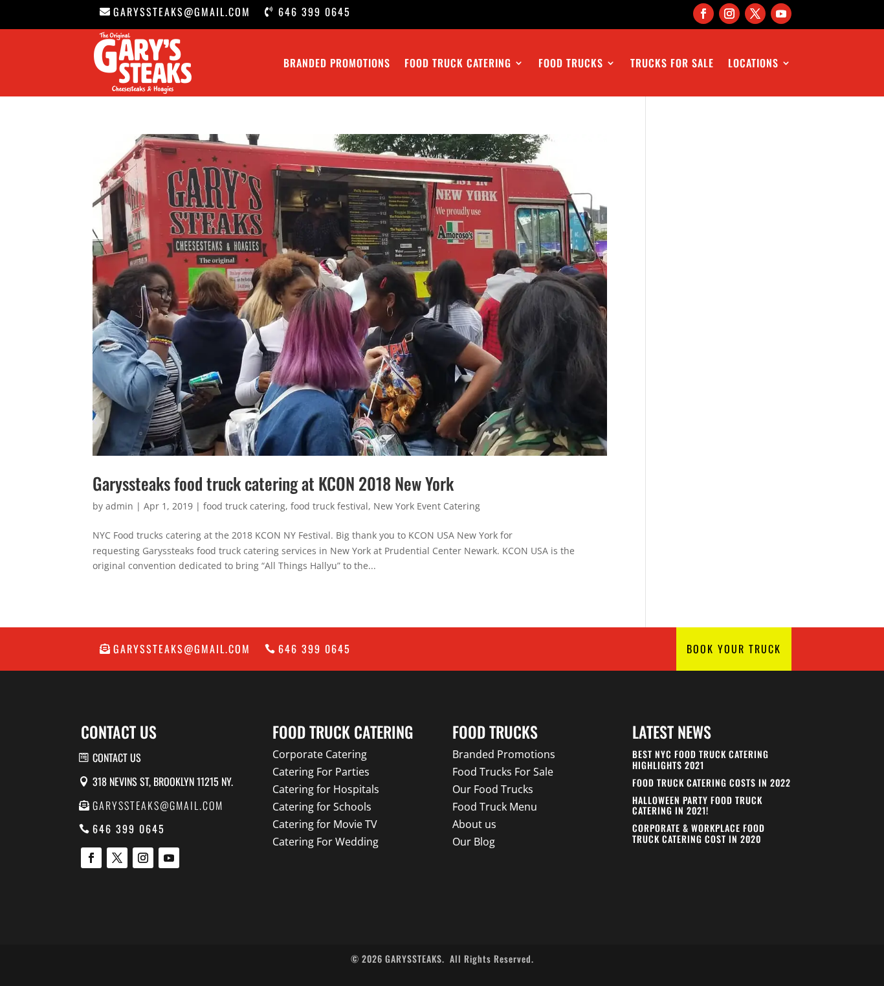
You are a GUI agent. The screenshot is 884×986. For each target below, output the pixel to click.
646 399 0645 (314, 11)
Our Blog (473, 842)
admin (119, 506)
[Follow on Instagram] (729, 13)
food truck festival (329, 506)
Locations (753, 63)
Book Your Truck (734, 648)
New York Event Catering (426, 506)
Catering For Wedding (325, 842)
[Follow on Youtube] (781, 13)
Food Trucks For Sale (502, 772)
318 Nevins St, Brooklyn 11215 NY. (163, 781)
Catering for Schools (321, 807)
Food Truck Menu (494, 807)
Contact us (117, 757)
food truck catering (244, 506)
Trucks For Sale (672, 63)
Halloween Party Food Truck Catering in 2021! (697, 805)
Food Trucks (570, 63)
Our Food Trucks (492, 789)
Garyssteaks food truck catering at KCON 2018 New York (273, 483)
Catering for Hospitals (325, 789)
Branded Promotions (336, 63)
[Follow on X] (755, 13)
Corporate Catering (319, 754)
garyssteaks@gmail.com (181, 11)
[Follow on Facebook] (703, 13)
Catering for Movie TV (324, 824)
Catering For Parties (321, 772)
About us (474, 824)
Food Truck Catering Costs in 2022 (711, 782)
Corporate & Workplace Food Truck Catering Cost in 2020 (698, 833)
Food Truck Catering (457, 63)
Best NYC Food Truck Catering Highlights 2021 (700, 759)
